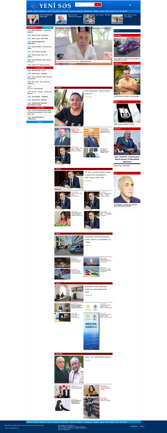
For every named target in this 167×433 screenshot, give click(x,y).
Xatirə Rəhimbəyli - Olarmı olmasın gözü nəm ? (39, 60)
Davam (40, 122)
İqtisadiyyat (56, 11)
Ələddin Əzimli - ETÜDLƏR (37, 73)
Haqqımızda (134, 426)
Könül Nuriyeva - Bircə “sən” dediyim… (102, 15)
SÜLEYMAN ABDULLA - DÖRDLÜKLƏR (36, 118)
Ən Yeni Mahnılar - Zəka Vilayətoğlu (123, 97)
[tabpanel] (83, 45)
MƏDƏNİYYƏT (88, 11)
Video (107, 11)
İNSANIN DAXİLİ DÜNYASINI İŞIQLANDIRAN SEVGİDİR (37, 104)
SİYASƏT (35, 11)
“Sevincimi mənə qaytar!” (47, 15)
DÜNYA (49, 11)
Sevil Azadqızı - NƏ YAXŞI (75, 15)
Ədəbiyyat (79, 11)
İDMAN (102, 11)
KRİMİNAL (96, 11)
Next (139, 19)
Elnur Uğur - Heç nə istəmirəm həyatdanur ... (38, 82)
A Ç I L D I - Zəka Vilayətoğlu (35, 87)
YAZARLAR (72, 11)
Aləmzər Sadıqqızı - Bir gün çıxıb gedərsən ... (39, 92)
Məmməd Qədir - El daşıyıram (38, 35)
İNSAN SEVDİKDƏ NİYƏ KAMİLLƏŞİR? (36, 42)
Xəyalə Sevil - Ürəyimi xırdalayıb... (130, 15)
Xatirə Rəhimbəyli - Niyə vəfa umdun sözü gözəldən (39, 77)
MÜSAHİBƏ (64, 11)
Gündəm (29, 11)
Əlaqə (142, 426)
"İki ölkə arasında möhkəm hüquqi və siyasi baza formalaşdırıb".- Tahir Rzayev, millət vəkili (39, 112)
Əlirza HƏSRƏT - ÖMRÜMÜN (38, 96)
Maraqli (112, 11)
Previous (28, 19)
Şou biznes (123, 11)
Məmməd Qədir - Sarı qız (37, 70)
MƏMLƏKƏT (42, 11)
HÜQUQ (58, 283)
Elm (117, 11)
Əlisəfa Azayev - (38, 38)
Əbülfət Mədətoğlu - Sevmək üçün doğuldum (39, 31)
